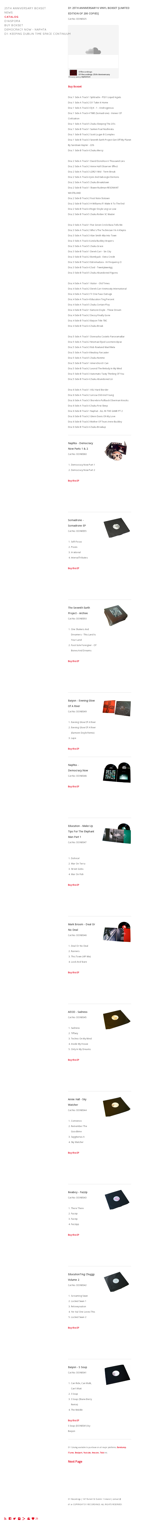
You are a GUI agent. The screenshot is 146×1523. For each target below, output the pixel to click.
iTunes (71, 1452)
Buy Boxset (75, 86)
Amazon (95, 1452)
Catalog (11, 16)
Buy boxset (13, 25)
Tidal (102, 1452)
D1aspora (12, 21)
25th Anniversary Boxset (25, 8)
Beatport (78, 1452)
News (8, 12)
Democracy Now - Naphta (25, 29)
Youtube (87, 1452)
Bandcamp (121, 1447)
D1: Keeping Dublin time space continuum (37, 33)
